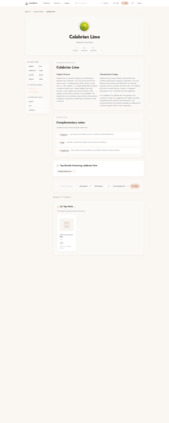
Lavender (31, 75)
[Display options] (132, 3)
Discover (57, 3)
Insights (66, 3)
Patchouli (31, 79)
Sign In (139, 3)
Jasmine (41, 75)
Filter (136, 186)
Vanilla (41, 70)
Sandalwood (32, 70)
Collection (46, 3)
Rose (40, 66)
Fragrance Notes (38, 12)
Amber (41, 79)
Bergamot (31, 66)
